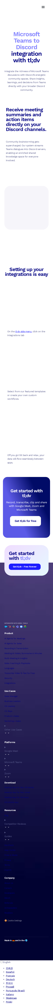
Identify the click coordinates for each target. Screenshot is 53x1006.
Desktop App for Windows (16, 797)
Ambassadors (10, 908)
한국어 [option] (9, 983)
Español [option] (10, 972)
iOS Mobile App (11, 802)
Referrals (8, 903)
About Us (8, 883)
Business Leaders (12, 701)
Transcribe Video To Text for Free (19, 673)
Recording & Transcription (16, 648)
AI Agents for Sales (13, 643)
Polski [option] (9, 1001)
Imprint (7, 870)
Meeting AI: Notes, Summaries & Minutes (23, 653)
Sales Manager (11, 696)
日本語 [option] (9, 968)
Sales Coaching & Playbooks (17, 663)
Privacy (7, 860)
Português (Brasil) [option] (15, 990)
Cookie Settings (15, 920)
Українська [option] (11, 998)
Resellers (8, 913)
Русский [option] (10, 986)
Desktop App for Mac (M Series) (19, 787)
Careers (8, 888)
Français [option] (10, 975)
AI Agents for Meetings (14, 638)
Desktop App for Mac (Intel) (17, 792)
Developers (9, 893)
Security (8, 678)
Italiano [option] (10, 994)
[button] (43, 7)
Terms (7, 865)
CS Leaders (9, 706)
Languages (9, 668)
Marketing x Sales (12, 721)
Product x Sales (11, 716)
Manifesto (9, 845)
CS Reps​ (8, 711)
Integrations (9, 683)
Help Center (10, 850)
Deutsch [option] (10, 979)
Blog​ (6, 815)
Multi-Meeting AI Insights (15, 658)
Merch (7, 898)
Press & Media (11, 855)
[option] (29, 968)
